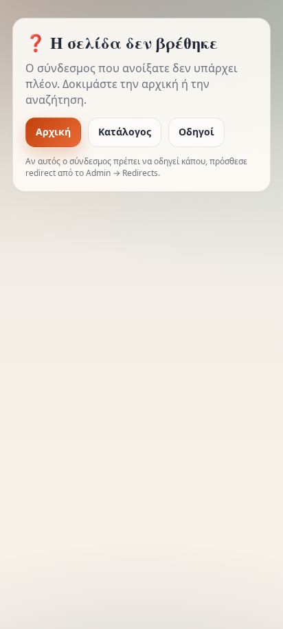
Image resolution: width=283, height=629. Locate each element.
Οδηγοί (196, 131)
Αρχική (53, 131)
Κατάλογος (124, 131)
